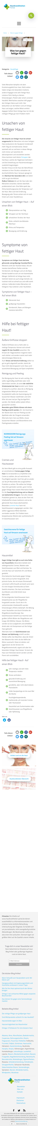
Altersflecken (17, 1035)
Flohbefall (22, 1041)
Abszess (5, 1035)
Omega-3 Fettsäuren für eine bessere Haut (17, 1028)
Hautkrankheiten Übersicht (19, 779)
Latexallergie (18, 1051)
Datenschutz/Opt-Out (21, 1124)
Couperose (5, 1038)
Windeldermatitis (22, 1070)
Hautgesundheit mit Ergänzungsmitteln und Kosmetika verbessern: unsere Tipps (17, 984)
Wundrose (15, 1072)
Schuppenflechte (8, 1064)
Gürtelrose (18, 1043)
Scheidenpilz (28, 1062)
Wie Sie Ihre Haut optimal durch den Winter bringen (17, 989)
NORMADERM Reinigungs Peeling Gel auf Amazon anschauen (14, 437)
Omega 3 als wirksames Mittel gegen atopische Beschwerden (18, 995)
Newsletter (21, 1086)
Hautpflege (14, 69)
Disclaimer (20, 1100)
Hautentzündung (16, 1046)
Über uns (20, 1089)
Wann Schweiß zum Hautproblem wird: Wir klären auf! (17, 979)
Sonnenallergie (24, 1067)
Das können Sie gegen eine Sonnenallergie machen (17, 1000)
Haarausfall (27, 1043)
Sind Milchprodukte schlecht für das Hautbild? (18, 1017)
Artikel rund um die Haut (19, 755)
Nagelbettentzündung (17, 1056)
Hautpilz (5, 1048)
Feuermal (14, 1041)
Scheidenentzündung (16, 1062)
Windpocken (6, 1072)
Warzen (12, 1070)
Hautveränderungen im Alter (12, 1020)
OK (12, 1124)
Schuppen (24, 157)
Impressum (20, 1098)
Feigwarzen (6, 1041)
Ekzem (26, 1038)
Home (5, 33)
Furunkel (5, 1043)
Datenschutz (21, 1103)
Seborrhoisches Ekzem (10, 1067)
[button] (17, 72)
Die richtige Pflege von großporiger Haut (16, 1013)
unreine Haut (14, 505)
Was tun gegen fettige (16, 33)
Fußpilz (11, 1043)
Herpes (11, 1048)
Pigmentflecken (28, 1059)
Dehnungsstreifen (16, 1038)
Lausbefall (27, 1051)
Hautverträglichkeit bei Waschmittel (14, 1024)
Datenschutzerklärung (21, 1121)
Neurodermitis (7, 1059)
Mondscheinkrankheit (21, 1054)
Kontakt (20, 1092)
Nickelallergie (17, 1059)
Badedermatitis (28, 1035)
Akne (10, 1035)
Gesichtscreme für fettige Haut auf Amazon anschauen (16, 531)
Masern (10, 1054)
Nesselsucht (30, 1056)
